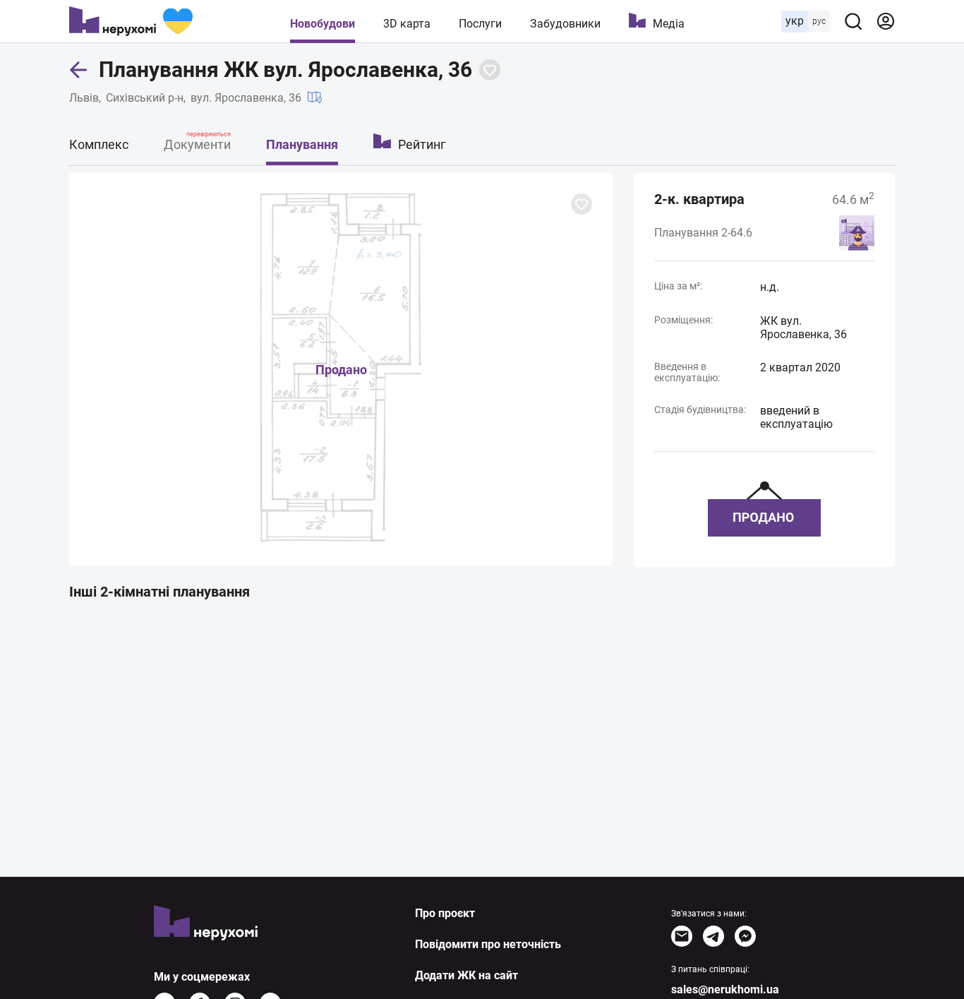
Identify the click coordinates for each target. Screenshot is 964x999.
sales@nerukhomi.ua (725, 989)
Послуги (480, 23)
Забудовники (565, 23)
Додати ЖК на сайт (466, 975)
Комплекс (98, 144)
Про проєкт (445, 913)
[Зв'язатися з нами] (681, 936)
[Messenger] (745, 936)
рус (819, 21)
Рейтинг (422, 144)
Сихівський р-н (144, 97)
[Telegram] (713, 936)
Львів (84, 97)
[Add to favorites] (489, 69)
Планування (302, 144)
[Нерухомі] (131, 21)
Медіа (669, 23)
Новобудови (322, 23)
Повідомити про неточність (488, 944)
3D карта (406, 23)
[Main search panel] (853, 21)
